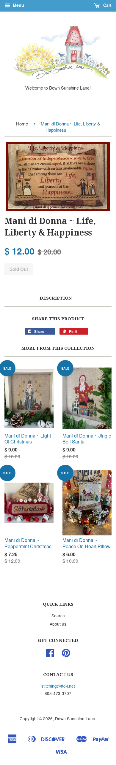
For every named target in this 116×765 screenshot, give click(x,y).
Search (58, 615)
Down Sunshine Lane (75, 718)
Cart (107, 5)
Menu (18, 5)
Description (56, 298)
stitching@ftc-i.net (58, 686)
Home (22, 123)
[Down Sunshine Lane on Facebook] (50, 655)
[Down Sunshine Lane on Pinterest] (66, 655)
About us (58, 624)
